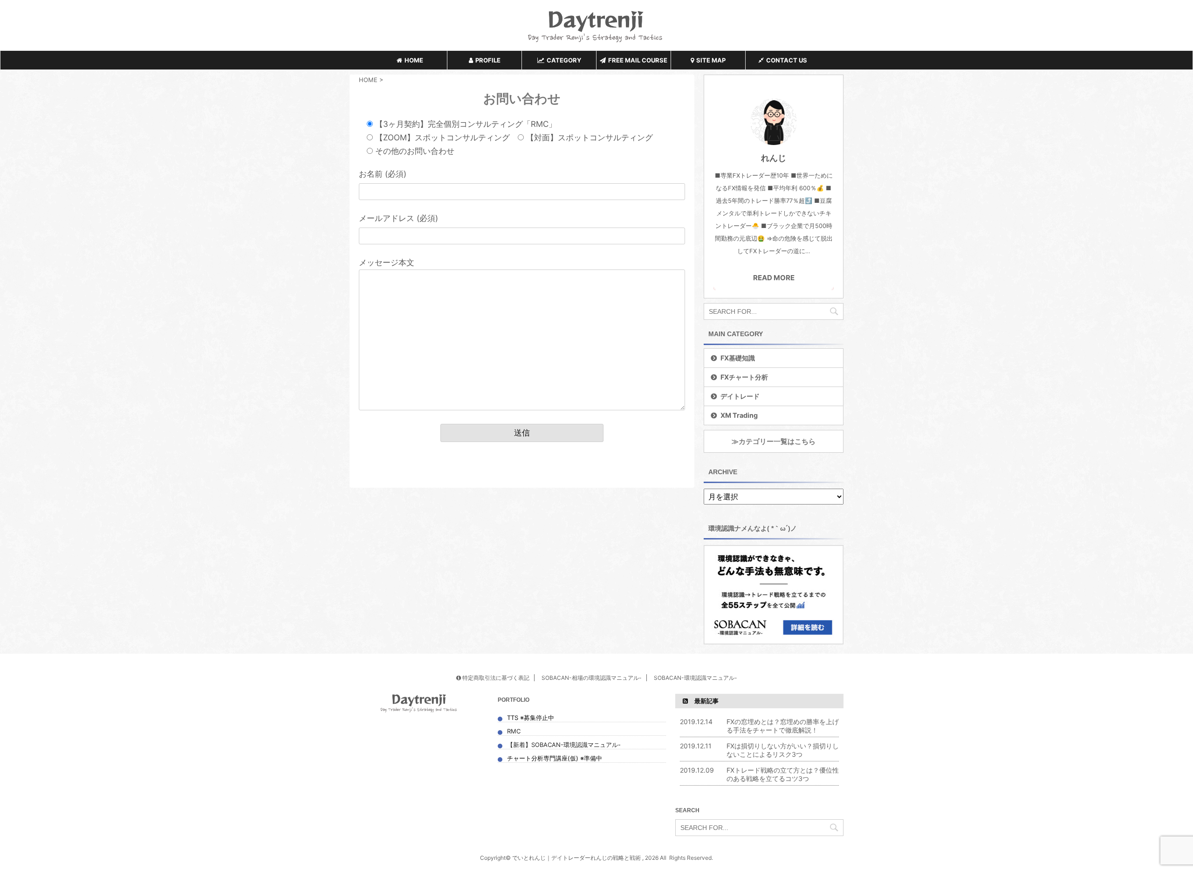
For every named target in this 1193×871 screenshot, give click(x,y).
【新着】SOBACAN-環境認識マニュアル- (565, 744)
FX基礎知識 (737, 358)
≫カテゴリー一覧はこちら (774, 441)
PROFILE (488, 60)
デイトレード (740, 396)
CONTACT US (786, 60)
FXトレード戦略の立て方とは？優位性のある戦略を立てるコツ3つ (783, 774)
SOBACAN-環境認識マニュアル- (695, 677)
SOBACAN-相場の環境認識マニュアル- (592, 677)
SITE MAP (711, 60)
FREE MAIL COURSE (637, 60)
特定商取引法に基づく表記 (495, 677)
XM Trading (739, 415)
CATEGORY (564, 60)
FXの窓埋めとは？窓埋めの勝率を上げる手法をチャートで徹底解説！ (783, 726)
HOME (414, 60)
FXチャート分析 (744, 377)
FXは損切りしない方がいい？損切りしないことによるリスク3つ (783, 750)
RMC (514, 731)
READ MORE (774, 277)
